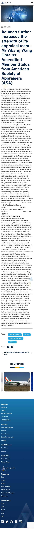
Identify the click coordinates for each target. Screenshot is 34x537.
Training (3, 440)
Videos (3, 483)
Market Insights (5, 489)
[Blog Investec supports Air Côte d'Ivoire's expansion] (17, 380)
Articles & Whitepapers (8, 493)
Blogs (2, 477)
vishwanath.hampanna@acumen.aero (12, 218)
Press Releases (5, 486)
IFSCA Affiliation (6, 420)
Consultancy (4, 434)
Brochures (4, 496)
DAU (2, 516)
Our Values (4, 448)
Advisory (3, 430)
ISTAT (3, 503)
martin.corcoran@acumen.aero (10, 216)
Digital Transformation (7, 437)
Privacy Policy (5, 462)
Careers (3, 451)
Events (3, 480)
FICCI (3, 510)
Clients (3, 410)
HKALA (3, 507)
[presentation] (2, 352)
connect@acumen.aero (16, 158)
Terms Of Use (5, 459)
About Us (4, 407)
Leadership (4, 416)
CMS (2, 513)
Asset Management (7, 427)
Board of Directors (6, 413)
